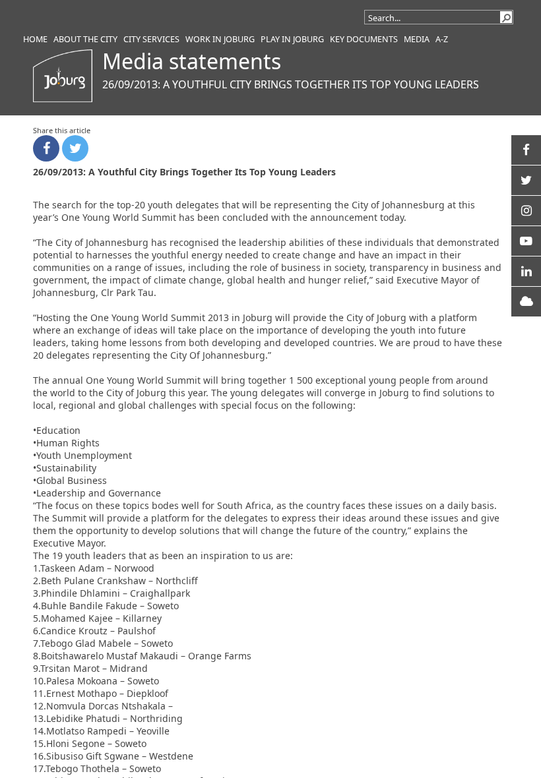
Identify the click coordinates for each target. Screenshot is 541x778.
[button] (506, 17)
